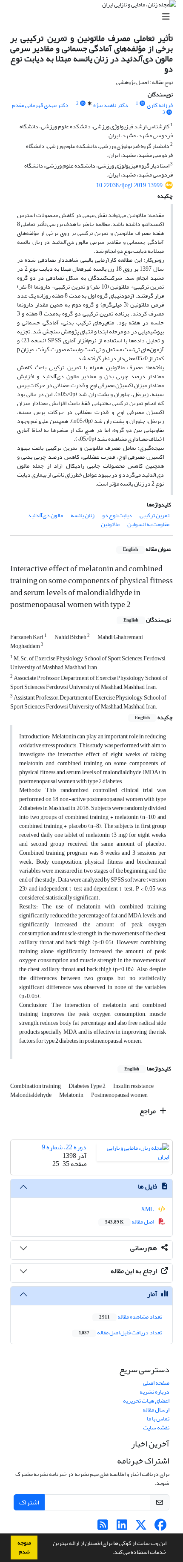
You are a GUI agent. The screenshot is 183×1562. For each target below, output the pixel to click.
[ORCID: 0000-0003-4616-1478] (169, 112)
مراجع (148, 1111)
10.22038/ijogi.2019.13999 (129, 185)
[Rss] (103, 1527)
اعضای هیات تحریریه (146, 1400)
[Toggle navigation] (94, 17)
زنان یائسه (82, 515)
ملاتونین (110, 524)
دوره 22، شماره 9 (64, 1147)
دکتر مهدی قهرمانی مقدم (40, 105)
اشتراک (29, 1502)
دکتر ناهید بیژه (110, 105)
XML (148, 1209)
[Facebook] (160, 1527)
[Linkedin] (122, 1527)
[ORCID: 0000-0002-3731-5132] (142, 103)
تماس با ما (158, 1418)
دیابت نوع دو (117, 515)
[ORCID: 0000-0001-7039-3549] (83, 103)
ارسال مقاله (156, 1409)
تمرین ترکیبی (154, 515)
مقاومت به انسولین (148, 524)
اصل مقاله (130, 1221)
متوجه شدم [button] (24, 1547)
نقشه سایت (156, 1427)
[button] (110, 1553)
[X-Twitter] (141, 1527)
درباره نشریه (154, 1391)
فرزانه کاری (160, 105)
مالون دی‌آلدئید (45, 515)
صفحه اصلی (156, 1382)
